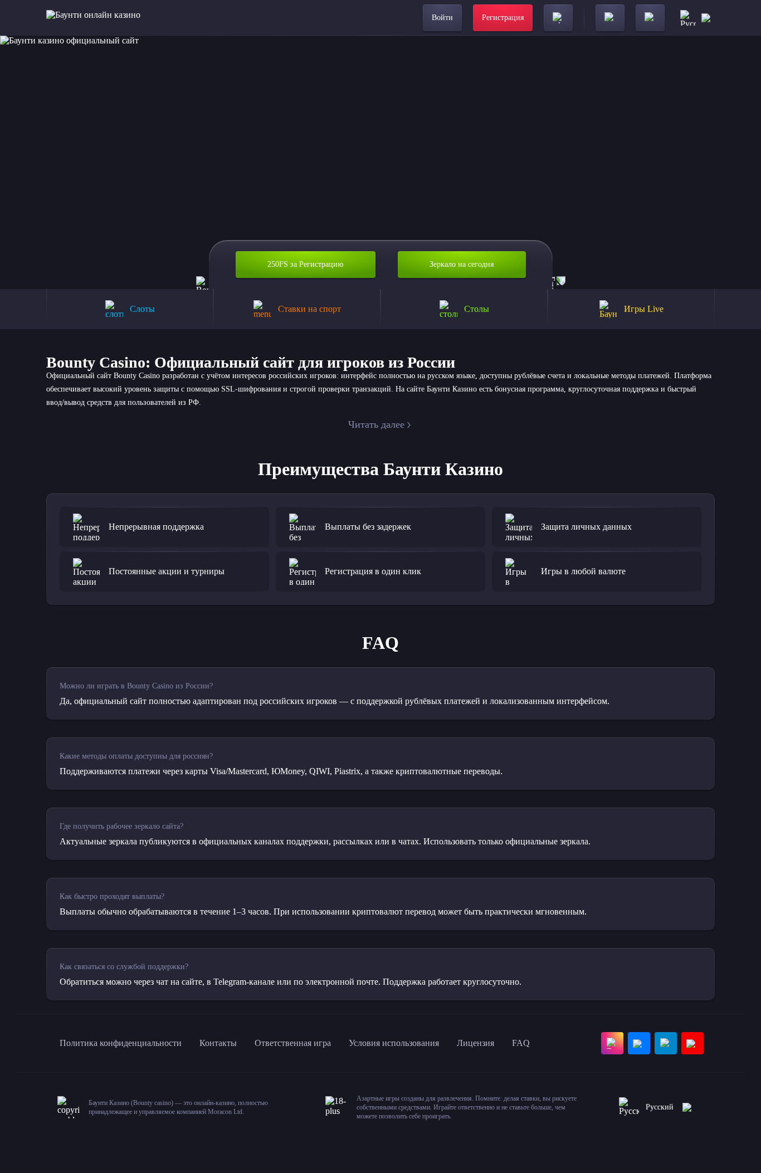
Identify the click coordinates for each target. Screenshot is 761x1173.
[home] (93, 18)
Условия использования (394, 1043)
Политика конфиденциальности (121, 1043)
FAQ (521, 1043)
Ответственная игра (293, 1043)
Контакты (218, 1043)
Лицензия (475, 1043)
